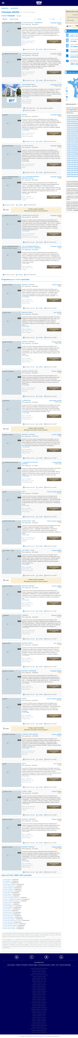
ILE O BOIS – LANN (28, 550)
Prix (53, 19)
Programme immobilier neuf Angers (39, 969)
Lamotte (24, 75)
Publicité (18, 965)
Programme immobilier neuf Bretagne (39, 1020)
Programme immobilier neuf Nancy (39, 992)
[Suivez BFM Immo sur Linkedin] (61, 957)
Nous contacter (11, 965)
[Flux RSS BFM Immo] (16, 957)
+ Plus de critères (70, 20)
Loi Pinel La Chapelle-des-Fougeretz (12, 899)
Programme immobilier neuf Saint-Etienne (39, 1009)
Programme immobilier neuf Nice (39, 996)
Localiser (40, 49)
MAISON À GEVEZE (28, 284)
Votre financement (51, 49)
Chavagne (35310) (55, 671)
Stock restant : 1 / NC (27, 301)
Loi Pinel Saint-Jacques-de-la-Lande (12, 920)
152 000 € (30, 402)
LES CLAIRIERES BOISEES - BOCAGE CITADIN (31, 177)
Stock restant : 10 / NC (28, 539)
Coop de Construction (27, 136)
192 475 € (30, 436)
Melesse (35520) (56, 615)
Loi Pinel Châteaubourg (8, 886)
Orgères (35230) (56, 819)
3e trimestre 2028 (28, 72)
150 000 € (30, 523)
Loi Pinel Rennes (7, 914)
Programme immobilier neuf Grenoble (39, 978)
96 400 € (29, 765)
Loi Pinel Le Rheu (7, 902)
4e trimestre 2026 (28, 41)
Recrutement (24, 965)
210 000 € (30, 343)
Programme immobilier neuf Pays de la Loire (39, 1028)
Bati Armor (24, 391)
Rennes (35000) (56, 341)
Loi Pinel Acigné (7, 879)
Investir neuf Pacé (71, 154)
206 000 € (30, 147)
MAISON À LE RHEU (28, 434)
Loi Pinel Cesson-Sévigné (9, 884)
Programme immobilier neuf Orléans (39, 999)
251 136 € (30, 588)
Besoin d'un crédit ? (30, 110)
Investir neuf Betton (72, 117)
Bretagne (32, 12)
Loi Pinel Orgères (7, 909)
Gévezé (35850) (56, 284)
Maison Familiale (26, 332)
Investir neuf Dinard (72, 131)
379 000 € (30, 493)
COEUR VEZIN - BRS (28, 521)
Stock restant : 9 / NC (27, 235)
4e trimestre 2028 (28, 630)
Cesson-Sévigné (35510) (54, 491)
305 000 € (30, 314)
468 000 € (30, 24)
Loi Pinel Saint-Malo (8, 922)
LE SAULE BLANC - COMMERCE (32, 22)
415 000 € (30, 249)
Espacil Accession (26, 419)
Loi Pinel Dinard (7, 892)
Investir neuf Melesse (72, 146)
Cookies (53, 965)
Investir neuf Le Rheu (72, 144)
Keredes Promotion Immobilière (30, 237)
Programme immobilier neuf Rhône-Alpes (39, 1032)
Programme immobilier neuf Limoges (39, 984)
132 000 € (30, 736)
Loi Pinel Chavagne (7, 887)
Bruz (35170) (57, 312)
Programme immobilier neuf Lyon (39, 986)
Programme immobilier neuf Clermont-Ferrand (39, 974)
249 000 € (30, 700)
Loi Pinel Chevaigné (8, 889)
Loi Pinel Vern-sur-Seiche (9, 927)
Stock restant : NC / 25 (28, 480)
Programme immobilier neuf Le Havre (39, 979)
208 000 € (30, 116)
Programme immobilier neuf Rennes (39, 1005)
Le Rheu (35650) (56, 434)
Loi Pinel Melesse (7, 904)
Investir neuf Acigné (72, 115)
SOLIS (24, 763)
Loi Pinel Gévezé (7, 894)
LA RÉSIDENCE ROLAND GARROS (30, 463)
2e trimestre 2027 (28, 133)
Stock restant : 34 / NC (28, 389)
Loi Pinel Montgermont (8, 905)
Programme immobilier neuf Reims (39, 1004)
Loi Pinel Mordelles (7, 907)
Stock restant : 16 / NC (28, 808)
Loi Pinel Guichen (7, 896)
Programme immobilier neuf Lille (39, 982)
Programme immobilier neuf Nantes (39, 994)
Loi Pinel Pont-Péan (8, 912)
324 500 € (30, 552)
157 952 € (30, 849)
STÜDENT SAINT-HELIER (30, 734)
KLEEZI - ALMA (26, 791)
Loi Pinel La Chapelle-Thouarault (11, 900)
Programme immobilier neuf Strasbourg (38, 1010)
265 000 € (30, 373)
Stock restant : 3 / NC (27, 73)
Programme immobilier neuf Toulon (39, 1012)
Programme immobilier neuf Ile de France (39, 1023)
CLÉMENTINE (26, 400)
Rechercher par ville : (71, 104)
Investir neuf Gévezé (72, 133)
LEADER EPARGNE (27, 482)
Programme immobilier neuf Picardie (39, 1030)
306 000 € (30, 180)
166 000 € (30, 217)
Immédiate (26, 99)
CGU (57, 965)
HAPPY (24, 698)
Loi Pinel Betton (7, 881)
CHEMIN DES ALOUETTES (30, 53)
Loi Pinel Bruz (6, 882)
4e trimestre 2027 (28, 537)
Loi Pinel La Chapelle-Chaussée (11, 897)
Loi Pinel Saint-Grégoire (9, 918)
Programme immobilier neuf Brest (39, 973)
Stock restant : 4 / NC (27, 42)
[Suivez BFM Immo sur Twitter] (46, 957)
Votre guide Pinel (30, 108)
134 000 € (30, 793)
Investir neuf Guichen (72, 135)
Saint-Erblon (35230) (55, 400)
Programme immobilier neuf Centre (39, 1022)
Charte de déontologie (65, 965)
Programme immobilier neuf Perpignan (39, 1002)
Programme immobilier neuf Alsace (39, 1017)
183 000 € (30, 617)
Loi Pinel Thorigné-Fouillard (10, 925)
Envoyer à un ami (30, 49)
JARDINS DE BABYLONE (30, 371)
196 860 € (30, 672)
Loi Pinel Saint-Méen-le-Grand (10, 923)
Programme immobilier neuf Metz (39, 989)
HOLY (24, 491)
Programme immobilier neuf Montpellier (38, 991)
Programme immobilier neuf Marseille (39, 987)
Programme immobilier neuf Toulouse (39, 1014)
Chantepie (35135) (55, 22)
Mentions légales (33, 965)
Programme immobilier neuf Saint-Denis (39, 1007)
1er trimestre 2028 (28, 388)
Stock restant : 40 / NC (28, 752)
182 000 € (30, 55)
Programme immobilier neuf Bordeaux (39, 971)
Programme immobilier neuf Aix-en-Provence (38, 968)
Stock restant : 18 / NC (28, 632)
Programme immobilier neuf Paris (39, 1001)
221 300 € (30, 821)
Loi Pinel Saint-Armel (8, 915)
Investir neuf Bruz (71, 119)
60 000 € (29, 86)
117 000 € (30, 465)
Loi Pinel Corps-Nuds (8, 891)
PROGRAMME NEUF (28, 84)
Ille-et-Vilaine (24, 12)
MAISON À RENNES (28, 341)
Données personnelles (44, 965)
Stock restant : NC (26, 101)
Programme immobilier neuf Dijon (39, 976)
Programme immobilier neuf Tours (39, 1015)
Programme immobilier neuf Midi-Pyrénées (39, 1025)
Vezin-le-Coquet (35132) (54, 521)
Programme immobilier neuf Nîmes (39, 997)
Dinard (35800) (57, 462)
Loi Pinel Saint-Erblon (8, 917)
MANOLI (24, 114)
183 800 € (30, 645)
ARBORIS (25, 615)
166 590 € (30, 286)
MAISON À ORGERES (29, 819)
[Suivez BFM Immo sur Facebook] (31, 957)
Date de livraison (14, 19)
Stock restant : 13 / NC (28, 198)
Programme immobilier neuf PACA (39, 1027)
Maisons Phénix (26, 303)
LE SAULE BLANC (27, 145)
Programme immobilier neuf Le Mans (39, 981)
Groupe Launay (26, 511)
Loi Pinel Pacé (6, 910)
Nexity (23, 44)
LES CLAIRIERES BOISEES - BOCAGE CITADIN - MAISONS (31, 247)
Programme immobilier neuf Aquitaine (39, 1019)
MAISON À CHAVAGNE (29, 671)
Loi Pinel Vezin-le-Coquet (9, 928)
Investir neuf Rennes (72, 158)
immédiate (26, 196)
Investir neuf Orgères (72, 152)
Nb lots (39, 19)
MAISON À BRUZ (27, 312)
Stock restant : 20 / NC (28, 780)
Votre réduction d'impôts (46, 108)
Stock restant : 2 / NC (27, 134)
